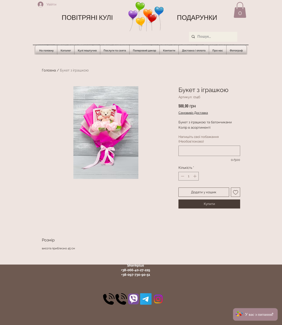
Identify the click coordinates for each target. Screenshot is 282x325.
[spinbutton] (188, 176)
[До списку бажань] (235, 192)
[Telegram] (146, 299)
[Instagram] (158, 299)
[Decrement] (182, 176)
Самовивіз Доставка (193, 113)
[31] (133, 299)
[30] (109, 299)
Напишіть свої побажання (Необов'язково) (198, 139)
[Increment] (195, 176)
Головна (49, 70)
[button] (240, 10)
